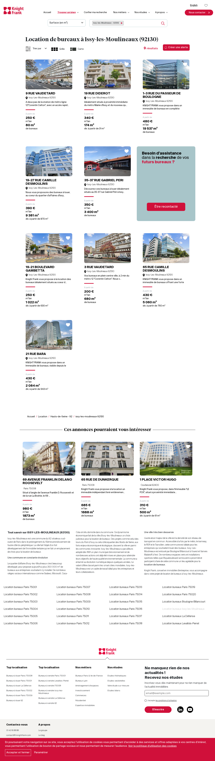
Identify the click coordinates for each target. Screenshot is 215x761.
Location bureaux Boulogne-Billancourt (183, 602)
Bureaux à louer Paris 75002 (19, 691)
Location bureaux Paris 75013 (125, 587)
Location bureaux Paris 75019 (178, 587)
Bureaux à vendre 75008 (49, 686)
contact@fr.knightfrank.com (18, 735)
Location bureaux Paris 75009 (74, 602)
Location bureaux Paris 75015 (125, 602)
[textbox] (125, 23)
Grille (62, 49)
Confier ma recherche (95, 12)
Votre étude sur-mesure (118, 686)
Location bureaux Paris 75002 (20, 594)
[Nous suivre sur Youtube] (190, 709)
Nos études (141, 12)
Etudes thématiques (117, 676)
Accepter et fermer (18, 752)
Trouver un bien (66, 12)
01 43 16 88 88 (12, 730)
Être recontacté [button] (166, 206)
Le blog (41, 735)
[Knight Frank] (12, 10)
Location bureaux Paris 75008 (74, 594)
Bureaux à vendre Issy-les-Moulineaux (50, 692)
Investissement (82, 691)
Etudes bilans (114, 691)
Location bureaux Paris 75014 (125, 594)
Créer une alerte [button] (178, 47)
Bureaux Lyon (81, 681)
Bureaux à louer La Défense (18, 686)
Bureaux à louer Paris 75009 (19, 696)
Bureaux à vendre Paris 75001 (52, 676)
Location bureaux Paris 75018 (125, 623)
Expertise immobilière (85, 705)
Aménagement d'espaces (87, 686)
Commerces (80, 696)
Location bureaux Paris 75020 (179, 594)
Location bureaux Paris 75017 (125, 616)
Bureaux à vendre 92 (47, 703)
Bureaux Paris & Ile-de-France (89, 676)
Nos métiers (119, 12)
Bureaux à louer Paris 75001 (19, 681)
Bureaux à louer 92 (14, 701)
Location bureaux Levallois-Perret (180, 623)
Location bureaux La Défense (178, 616)
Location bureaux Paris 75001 (20, 587)
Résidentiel (80, 701)
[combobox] (124, 23)
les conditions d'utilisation (166, 701)
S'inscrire (158, 709)
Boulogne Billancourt (180, 551)
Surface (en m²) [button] (58, 23)
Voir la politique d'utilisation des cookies (152, 746)
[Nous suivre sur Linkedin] (180, 709)
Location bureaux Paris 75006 (21, 623)
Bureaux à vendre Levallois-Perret (53, 681)
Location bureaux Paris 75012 (73, 623)
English (194, 5)
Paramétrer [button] (41, 752)
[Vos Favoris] (206, 5)
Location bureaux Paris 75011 (73, 616)
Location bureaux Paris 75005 (21, 616)
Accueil (47, 12)
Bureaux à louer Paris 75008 (19, 676)
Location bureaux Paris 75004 (21, 609)
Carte (81, 49)
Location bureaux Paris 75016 (125, 609)
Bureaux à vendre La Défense (51, 698)
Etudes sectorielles (116, 681)
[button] (199, 12)
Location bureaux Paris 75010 (73, 609)
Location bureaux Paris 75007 (73, 587)
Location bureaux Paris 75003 (20, 602)
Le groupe (42, 730)
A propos (160, 12)
